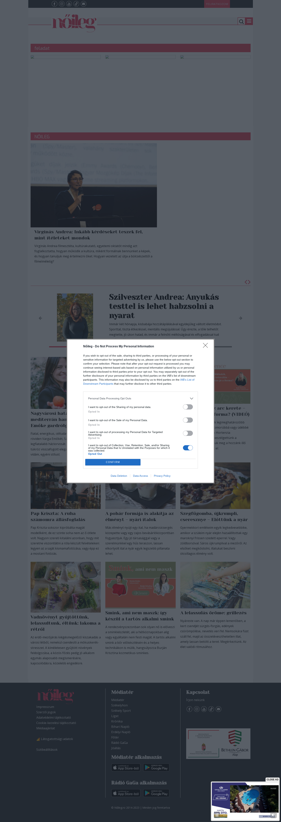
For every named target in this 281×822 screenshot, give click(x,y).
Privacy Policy (162, 475)
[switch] (188, 406)
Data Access (140, 475)
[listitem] (140, 398)
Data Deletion (119, 475)
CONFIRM (113, 462)
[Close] (206, 346)
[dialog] (140, 411)
